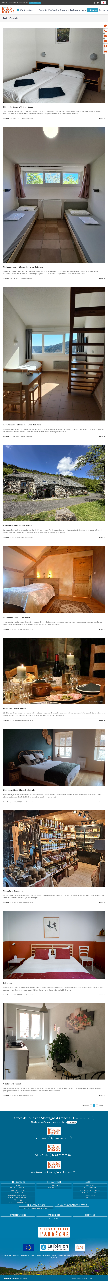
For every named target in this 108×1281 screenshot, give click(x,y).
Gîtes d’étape (18, 1193)
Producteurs (54, 1188)
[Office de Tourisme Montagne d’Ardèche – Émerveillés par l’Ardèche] (54, 1227)
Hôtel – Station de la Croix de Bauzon (18, 107)
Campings (18, 1200)
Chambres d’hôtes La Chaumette (16, 617)
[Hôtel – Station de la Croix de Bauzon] (54, 65)
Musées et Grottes (90, 1193)
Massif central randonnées (36, 1208)
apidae (7, 118)
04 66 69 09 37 (84, 1118)
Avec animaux (90, 1188)
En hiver (90, 1198)
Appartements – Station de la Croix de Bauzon (22, 425)
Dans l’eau (90, 1185)
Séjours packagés (36, 1205)
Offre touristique (26, 10)
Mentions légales (76, 1278)
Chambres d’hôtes (18, 1188)
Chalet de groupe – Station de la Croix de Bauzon (23, 267)
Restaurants (54, 1185)
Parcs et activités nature (90, 1190)
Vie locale (82, 10)
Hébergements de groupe (18, 1195)
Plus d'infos (72, 1122)
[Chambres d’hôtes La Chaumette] (54, 579)
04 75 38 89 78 (63, 1155)
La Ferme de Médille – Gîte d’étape (17, 525)
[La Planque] (54, 945)
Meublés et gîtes (18, 1190)
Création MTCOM (87, 1278)
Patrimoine (74, 10)
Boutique (102, 10)
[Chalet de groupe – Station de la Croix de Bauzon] (54, 195)
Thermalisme (64, 10)
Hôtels (18, 1185)
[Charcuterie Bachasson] (54, 848)
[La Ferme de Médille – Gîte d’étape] (54, 483)
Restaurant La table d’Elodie (14, 708)
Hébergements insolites (18, 1198)
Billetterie (93, 10)
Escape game (90, 1195)
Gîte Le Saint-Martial (12, 1084)
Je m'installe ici (35, 3)
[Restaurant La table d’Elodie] (54, 671)
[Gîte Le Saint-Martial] (54, 1041)
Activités (90, 1182)
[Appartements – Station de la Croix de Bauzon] (54, 353)
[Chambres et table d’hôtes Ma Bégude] (54, 757)
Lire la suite (102, 118)
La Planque (7, 983)
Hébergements (18, 1182)
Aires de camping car (18, 1203)
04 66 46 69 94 (67, 1171)
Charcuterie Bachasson (13, 891)
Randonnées (43, 10)
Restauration (54, 1182)
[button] (103, 2)
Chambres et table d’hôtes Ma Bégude (19, 790)
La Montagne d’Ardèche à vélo (72, 1205)
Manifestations (53, 10)
